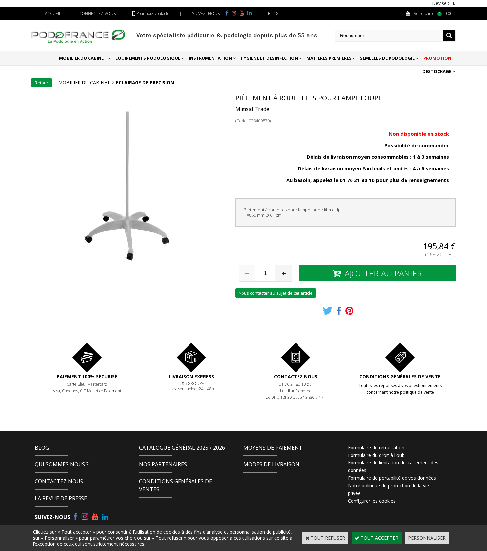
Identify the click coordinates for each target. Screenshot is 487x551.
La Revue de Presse (61, 498)
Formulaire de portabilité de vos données (392, 478)
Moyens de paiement (273, 447)
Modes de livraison (271, 464)
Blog (42, 447)
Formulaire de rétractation (376, 447)
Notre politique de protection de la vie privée (388, 489)
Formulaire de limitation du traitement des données (393, 466)
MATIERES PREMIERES (329, 58)
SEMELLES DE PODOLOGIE (387, 58)
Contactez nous (295, 376)
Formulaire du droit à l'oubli (377, 455)
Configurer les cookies (372, 501)
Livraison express (191, 376)
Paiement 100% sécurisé (87, 376)
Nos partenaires (163, 464)
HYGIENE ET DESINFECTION (269, 58)
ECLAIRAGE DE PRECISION (145, 82)
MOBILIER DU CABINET (83, 58)
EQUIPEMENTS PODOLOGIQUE (147, 58)
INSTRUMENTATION (210, 58)
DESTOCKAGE (436, 71)
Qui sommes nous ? (62, 464)
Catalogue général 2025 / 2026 (182, 447)
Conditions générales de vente (400, 376)
